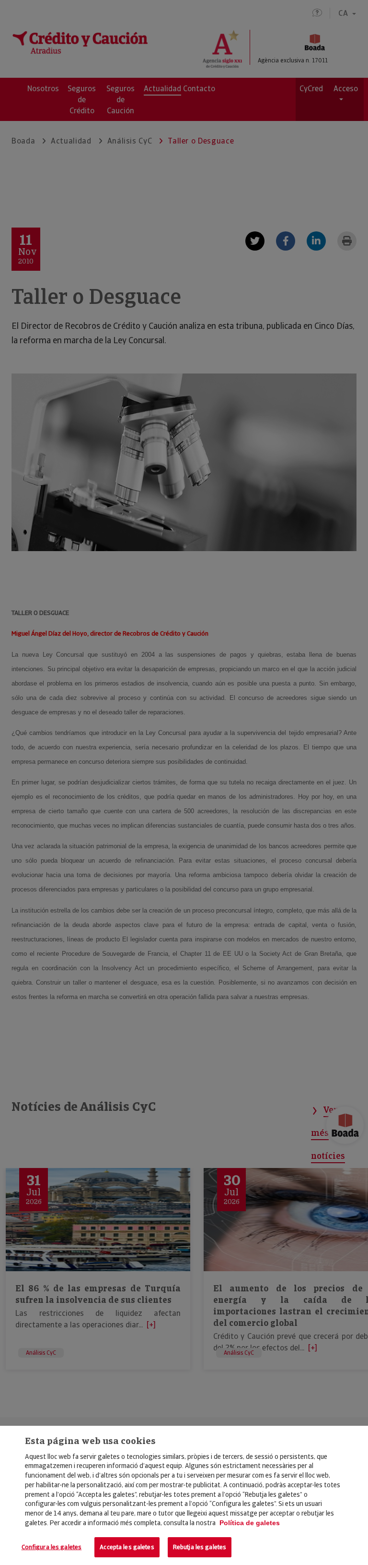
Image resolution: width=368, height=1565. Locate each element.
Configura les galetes (52, 1547)
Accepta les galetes (127, 1547)
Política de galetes (249, 1523)
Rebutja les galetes (199, 1547)
